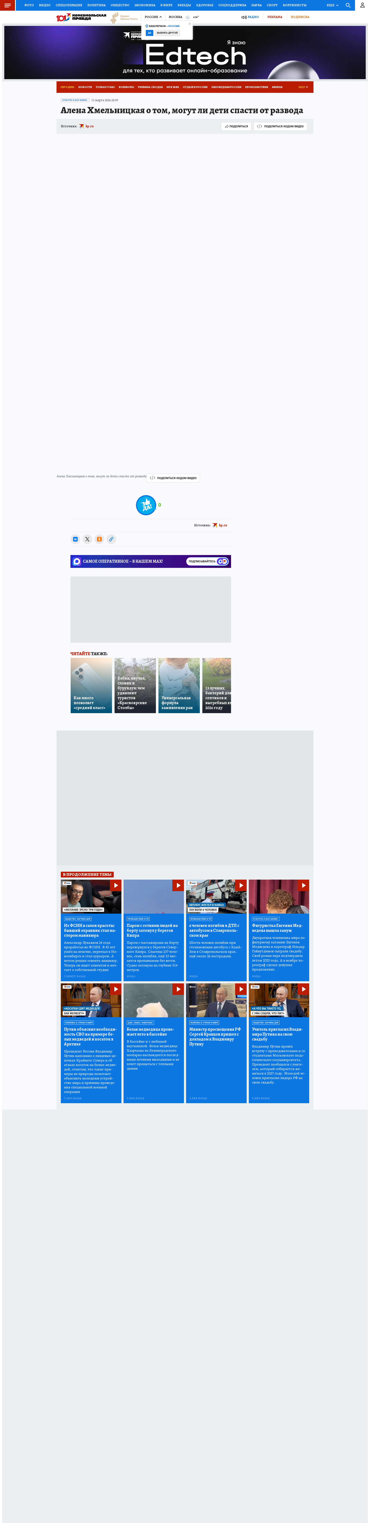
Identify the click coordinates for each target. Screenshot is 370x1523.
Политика (96, 5)
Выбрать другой (167, 32)
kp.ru (90, 126)
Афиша (277, 87)
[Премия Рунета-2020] (122, 17)
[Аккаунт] (362, 5)
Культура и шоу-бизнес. (75, 100)
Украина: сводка (150, 87)
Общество (120, 5)
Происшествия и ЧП (138, 919)
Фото (29, 5)
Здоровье (204, 5)
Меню (7, 5)
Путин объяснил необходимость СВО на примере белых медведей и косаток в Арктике (90, 1037)
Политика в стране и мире (79, 1023)
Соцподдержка (232, 5)
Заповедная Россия (226, 87)
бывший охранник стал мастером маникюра (90, 930)
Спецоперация (69, 5)
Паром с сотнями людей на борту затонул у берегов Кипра (152, 930)
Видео (45, 5)
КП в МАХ (173, 87)
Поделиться (239, 126)
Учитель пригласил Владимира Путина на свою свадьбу (277, 1034)
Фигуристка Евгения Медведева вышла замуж (277, 928)
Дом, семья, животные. (140, 1023)
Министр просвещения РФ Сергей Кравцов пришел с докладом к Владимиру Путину (215, 1037)
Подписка (300, 17)
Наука (256, 5)
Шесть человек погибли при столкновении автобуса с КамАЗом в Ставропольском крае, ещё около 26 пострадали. (215, 949)
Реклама (274, 17)
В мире (166, 5)
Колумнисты (295, 5)
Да (149, 32)
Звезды (184, 5)
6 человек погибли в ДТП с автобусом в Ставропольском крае (214, 930)
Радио (253, 17)
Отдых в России (195, 87)
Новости (85, 87)
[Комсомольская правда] (81, 17)
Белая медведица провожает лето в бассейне (150, 1032)
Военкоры (126, 87)
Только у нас (105, 87)
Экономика (144, 5)
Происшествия (256, 87)
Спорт (272, 5)
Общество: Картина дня (77, 919)
